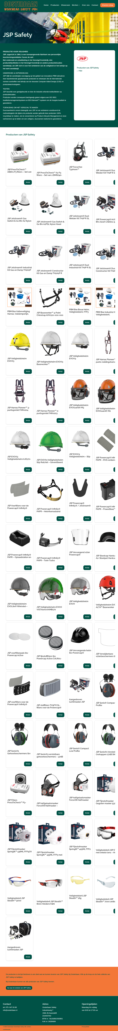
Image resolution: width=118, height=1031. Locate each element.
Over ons (86, 5)
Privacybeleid (85, 1026)
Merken (75, 5)
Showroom (65, 5)
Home (46, 5)
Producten (55, 5)
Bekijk (28, 182)
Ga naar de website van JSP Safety (19, 988)
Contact (95, 5)
